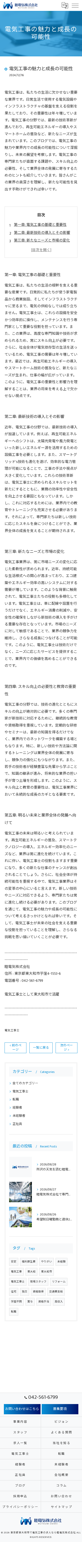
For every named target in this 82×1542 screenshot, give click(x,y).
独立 (24, 1292)
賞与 (30, 1302)
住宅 (13, 1292)
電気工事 (16, 1272)
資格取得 (38, 1292)
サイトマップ (61, 1507)
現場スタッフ (38, 1282)
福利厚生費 (29, 1262)
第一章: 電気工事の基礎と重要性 (40, 225)
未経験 (61, 1262)
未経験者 (19, 1115)
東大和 (31, 1272)
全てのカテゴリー (25, 1083)
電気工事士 (12, 1030)
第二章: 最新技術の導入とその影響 (42, 233)
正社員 (17, 1124)
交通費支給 (56, 1292)
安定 (13, 1262)
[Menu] (75, 5)
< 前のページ (15, 1047)
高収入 (59, 1302)
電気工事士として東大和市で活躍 (32, 994)
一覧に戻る (41, 1047)
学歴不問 (16, 1302)
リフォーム (59, 1282)
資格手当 (43, 1302)
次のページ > (66, 1047)
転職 (16, 1099)
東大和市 (46, 1272)
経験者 (17, 1107)
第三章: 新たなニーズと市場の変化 (42, 240)
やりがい (46, 1262)
